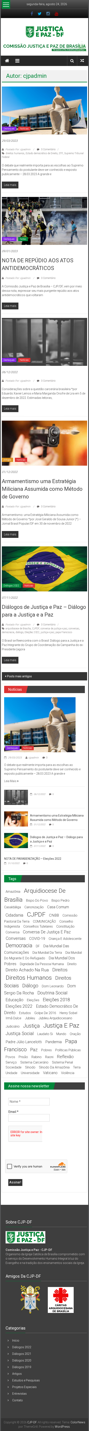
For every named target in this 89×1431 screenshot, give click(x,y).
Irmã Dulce (13, 1018)
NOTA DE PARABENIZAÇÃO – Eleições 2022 (32, 858)
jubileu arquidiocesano (55, 1018)
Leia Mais (10, 781)
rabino (36, 1057)
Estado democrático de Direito (42, 153)
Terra (77, 1067)
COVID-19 (37, 938)
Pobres (46, 1050)
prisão (23, 1057)
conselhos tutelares (38, 926)
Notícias (24, 128)
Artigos (7, 459)
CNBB (54, 915)
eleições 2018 (56, 999)
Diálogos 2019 (21, 1367)
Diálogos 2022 (11, 585)
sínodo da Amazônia (54, 1067)
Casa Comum (58, 907)
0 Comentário (47, 149)
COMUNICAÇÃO (44, 921)
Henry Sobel (68, 1013)
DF (38, 946)
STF (61, 153)
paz (34, 1049)
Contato (17, 1400)
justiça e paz (47, 632)
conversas (74, 628)
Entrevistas (19, 1393)
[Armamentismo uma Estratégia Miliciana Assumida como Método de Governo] (44, 443)
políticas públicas (68, 1050)
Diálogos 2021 (21, 1353)
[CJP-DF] (7, 61)
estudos (25, 1013)
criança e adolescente (65, 939)
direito (72, 964)
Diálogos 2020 (21, 1360)
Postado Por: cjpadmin (18, 149)
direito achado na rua (27, 969)
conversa (12, 932)
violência (67, 1073)
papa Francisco (63, 632)
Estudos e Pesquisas (26, 1380)
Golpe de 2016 (45, 1013)
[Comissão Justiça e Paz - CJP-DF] (25, 1237)
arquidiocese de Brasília (18, 628)
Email (13, 1112)
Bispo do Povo (37, 900)
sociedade (14, 1067)
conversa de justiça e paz (54, 628)
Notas (23, 239)
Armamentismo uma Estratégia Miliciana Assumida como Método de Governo (42, 489)
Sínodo (30, 1067)
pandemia (53, 1042)
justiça (31, 1026)
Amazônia (13, 892)
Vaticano (50, 1073)
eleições (33, 1000)
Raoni (49, 1057)
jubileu (30, 1018)
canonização (34, 907)
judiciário (13, 1026)
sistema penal (62, 1062)
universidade (30, 1073)
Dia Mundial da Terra (47, 953)
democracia (8, 632)
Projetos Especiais (24, 1387)
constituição (65, 926)
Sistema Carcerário (34, 1062)
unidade (11, 1073)
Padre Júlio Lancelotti (24, 1042)
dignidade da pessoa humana (42, 964)
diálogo (19, 632)
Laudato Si (45, 1034)
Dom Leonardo (53, 986)
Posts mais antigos (19, 676)
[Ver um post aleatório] (82, 61)
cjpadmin (33, 757)
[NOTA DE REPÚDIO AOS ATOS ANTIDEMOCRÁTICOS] (44, 220)
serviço (11, 1062)
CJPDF (35, 628)
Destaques (9, 128)
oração (75, 1034)
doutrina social (52, 992)
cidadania (14, 915)
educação (14, 1000)
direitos (59, 969)
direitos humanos (15, 153)
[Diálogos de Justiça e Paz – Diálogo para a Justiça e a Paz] (44, 568)
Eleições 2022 (32, 632)
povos (10, 1057)
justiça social (20, 1033)
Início (15, 1340)
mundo (61, 1034)
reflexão (65, 1056)
